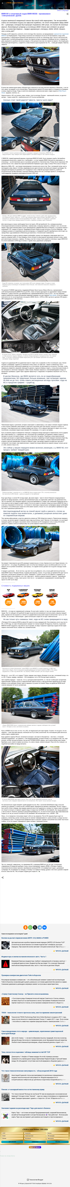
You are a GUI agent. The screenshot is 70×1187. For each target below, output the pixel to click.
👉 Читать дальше (61, 951)
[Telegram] (40, 927)
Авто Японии (12, 1141)
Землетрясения (29, 1135)
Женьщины (51, 1138)
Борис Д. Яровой (35, 1147)
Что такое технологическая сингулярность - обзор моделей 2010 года (29, 1071)
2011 (34, 5)
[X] (35, 927)
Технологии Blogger (36, 1180)
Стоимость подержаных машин (15, 586)
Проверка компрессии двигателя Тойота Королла (21, 975)
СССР (3, 1133)
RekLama (57, 1141)
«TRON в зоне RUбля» (15, 3)
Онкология (27, 1133)
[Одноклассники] (25, 927)
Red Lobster (53, 295)
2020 (40, 5)
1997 (27, 5)
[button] (67, 14)
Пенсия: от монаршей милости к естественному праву (22, 1089)
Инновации (28, 1138)
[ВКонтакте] (44, 927)
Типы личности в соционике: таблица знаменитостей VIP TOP (25, 1052)
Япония (4, 1138)
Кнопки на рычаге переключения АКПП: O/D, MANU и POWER (24, 938)
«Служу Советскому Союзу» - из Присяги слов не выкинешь (25, 994)
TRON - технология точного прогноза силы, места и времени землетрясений (31, 1013)
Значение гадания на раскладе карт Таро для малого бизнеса (25, 1108)
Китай (3, 1135)
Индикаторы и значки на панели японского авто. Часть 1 (23, 957)
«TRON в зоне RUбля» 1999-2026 (35, 1129)
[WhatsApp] (30, 927)
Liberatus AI (35, 1141)
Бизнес (50, 1133)
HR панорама (51, 1135)
